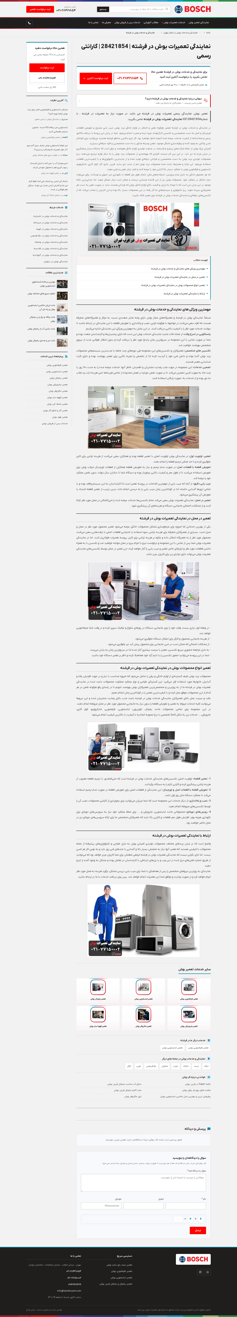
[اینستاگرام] (200, 1272)
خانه (208, 32)
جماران (165, 1066)
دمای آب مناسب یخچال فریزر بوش (124, 1084)
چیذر (175, 1066)
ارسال (198, 1230)
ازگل (129, 1066)
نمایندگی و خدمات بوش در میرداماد (50, 222)
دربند (196, 1066)
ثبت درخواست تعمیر (40, 9)
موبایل (118, 1199)
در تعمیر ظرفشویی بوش (54, 137)
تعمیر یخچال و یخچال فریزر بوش (115, 1283)
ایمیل (161, 1199)
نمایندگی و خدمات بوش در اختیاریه (50, 216)
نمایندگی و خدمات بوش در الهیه (52, 229)
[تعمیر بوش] (192, 9)
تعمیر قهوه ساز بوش (57, 397)
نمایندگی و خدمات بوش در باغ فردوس (49, 235)
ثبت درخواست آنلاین (97, 78)
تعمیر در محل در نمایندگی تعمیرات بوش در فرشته (179, 277)
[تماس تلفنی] (29, 23)
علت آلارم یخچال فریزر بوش (127, 1090)
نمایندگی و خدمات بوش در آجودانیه (50, 255)
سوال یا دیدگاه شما (196, 1170)
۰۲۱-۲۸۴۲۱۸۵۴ (47, 78)
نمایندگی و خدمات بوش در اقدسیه (51, 248)
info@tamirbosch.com (69, 1291)
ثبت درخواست (47, 67)
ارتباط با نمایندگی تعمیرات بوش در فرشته (184, 293)
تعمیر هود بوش (60, 417)
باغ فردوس (151, 1066)
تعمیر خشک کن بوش (57, 404)
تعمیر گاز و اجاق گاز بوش (55, 410)
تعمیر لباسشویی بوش (172, 1047)
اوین (138, 1066)
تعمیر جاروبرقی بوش (57, 384)
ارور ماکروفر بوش (132, 1096)
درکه (206, 1066)
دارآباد (186, 1066)
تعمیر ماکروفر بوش (58, 391)
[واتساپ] (208, 1272)
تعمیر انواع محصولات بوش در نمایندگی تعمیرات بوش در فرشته (173, 285)
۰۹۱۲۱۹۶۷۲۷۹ (74, 1284)
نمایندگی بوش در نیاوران (56, 261)
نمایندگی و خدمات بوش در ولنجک (51, 242)
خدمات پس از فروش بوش (55, 423)
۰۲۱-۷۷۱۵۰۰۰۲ (74, 1278)
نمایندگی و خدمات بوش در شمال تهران (180, 32)
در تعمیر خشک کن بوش (54, 195)
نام (204, 1199)
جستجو (103, 9)
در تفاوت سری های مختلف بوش (50, 155)
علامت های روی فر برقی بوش (196, 1090)
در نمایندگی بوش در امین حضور (51, 119)
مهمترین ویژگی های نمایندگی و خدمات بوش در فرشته (178, 268)
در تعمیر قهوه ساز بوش (54, 173)
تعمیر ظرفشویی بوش (198, 1047)
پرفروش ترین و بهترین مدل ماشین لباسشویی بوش (185, 1096)
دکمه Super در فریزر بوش (198, 1084)
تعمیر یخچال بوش (58, 378)
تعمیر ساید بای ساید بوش (119, 1264)
